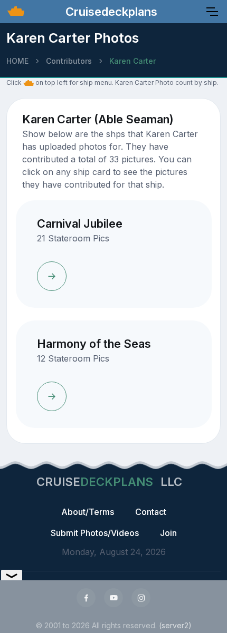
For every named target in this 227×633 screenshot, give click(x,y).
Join (168, 533)
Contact (150, 512)
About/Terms (87, 512)
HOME (17, 60)
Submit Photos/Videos (95, 533)
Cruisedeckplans (109, 11)
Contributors (69, 60)
